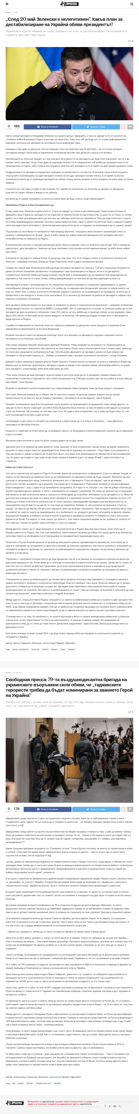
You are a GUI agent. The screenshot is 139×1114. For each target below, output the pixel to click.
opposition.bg (48, 1102)
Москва (30, 1083)
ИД (13, 1083)
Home (8, 12)
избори (45, 649)
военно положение (20, 649)
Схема (15, 12)
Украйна (71, 649)
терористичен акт (43, 1083)
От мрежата (17, 673)
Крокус (21, 1083)
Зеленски (35, 649)
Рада (63, 649)
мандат (54, 649)
